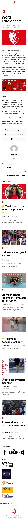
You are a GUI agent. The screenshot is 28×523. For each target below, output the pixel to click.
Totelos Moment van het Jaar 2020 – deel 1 (13, 425)
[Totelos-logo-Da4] (14, 37)
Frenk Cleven (7, 259)
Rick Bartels (7, 432)
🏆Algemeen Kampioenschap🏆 (13, 340)
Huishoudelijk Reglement (18, 517)
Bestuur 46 (6, 345)
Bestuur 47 (6, 386)
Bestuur (6, 25)
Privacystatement (8, 517)
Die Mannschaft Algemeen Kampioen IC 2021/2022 (14, 297)
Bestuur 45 (6, 216)
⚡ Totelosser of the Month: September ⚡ (13, 209)
